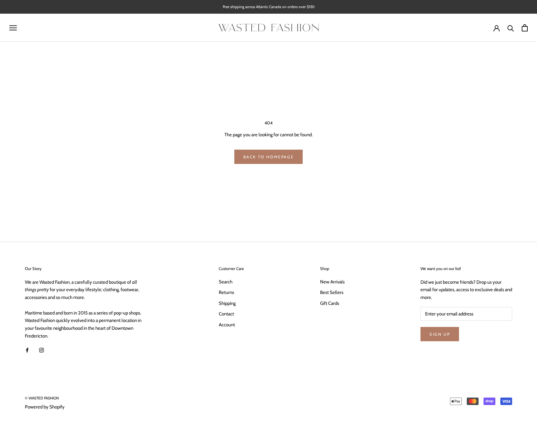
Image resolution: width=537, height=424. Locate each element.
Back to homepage (268, 156)
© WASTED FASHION (42, 398)
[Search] (510, 28)
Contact (226, 314)
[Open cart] (525, 27)
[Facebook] (27, 350)
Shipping (227, 303)
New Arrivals (332, 282)
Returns (226, 292)
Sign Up (439, 334)
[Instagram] (41, 350)
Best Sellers (331, 292)
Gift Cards (329, 303)
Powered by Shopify (45, 407)
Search (225, 282)
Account (227, 325)
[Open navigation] (13, 27)
